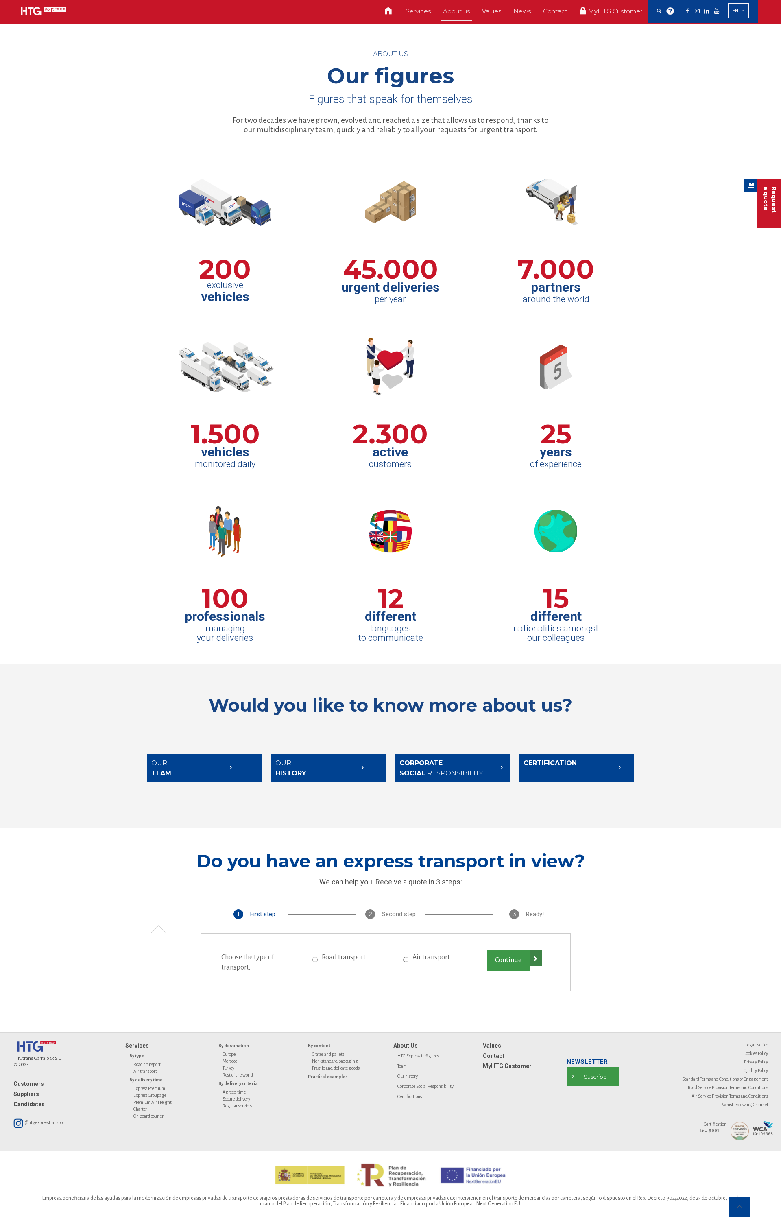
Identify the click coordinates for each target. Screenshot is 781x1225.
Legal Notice (756, 1044)
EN (735, 10)
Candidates (29, 1104)
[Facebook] (687, 11)
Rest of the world (238, 1074)
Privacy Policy (756, 1061)
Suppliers (26, 1094)
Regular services (237, 1105)
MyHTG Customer (507, 1066)
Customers (28, 1084)
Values (492, 1045)
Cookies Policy (756, 1053)
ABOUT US (390, 54)
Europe (229, 1054)
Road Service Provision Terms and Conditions (728, 1087)
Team (402, 1065)
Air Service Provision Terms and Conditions (730, 1096)
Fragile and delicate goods (336, 1068)
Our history (407, 1076)
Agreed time (234, 1092)
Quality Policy (756, 1070)
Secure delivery (236, 1098)
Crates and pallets (328, 1054)
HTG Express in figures (418, 1055)
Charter (140, 1109)
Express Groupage (149, 1095)
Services (137, 1045)
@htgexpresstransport (45, 1122)
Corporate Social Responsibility (425, 1086)
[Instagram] (697, 11)
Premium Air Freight (152, 1102)
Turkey (228, 1068)
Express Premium (149, 1088)
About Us (405, 1045)
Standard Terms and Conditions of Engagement (725, 1079)
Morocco (230, 1061)
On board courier (148, 1116)
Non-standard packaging (335, 1061)
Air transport (431, 957)
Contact (493, 1055)
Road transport (344, 957)
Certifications (409, 1096)
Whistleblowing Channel (745, 1104)
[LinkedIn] (707, 11)
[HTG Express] (43, 11)
